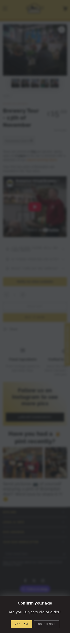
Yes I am (21, 624)
